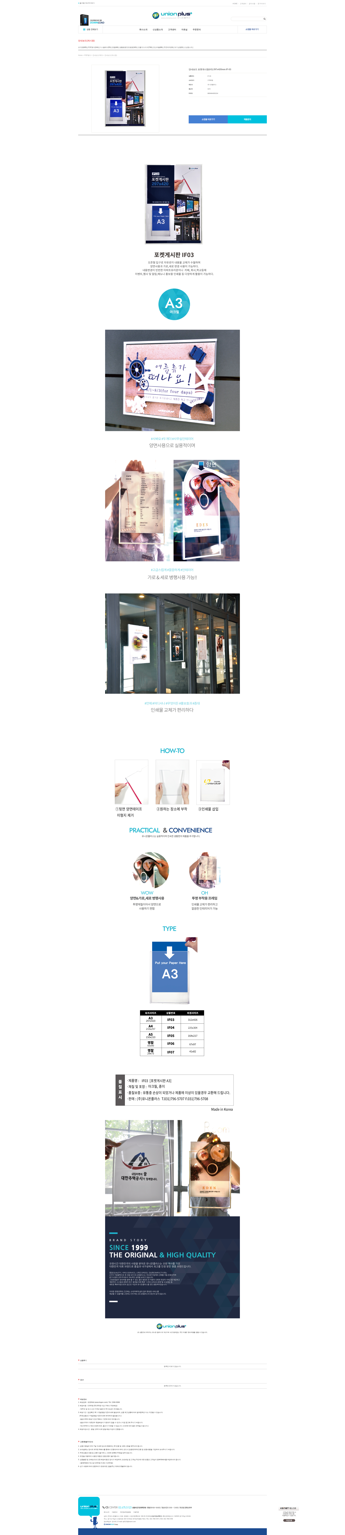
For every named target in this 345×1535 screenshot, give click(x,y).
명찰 (113, 47)
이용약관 (136, 1512)
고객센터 (243, 4)
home (80, 55)
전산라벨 (156, 47)
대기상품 (178, 47)
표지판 (80, 47)
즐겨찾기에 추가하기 (87, 3)
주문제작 (167, 47)
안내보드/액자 (98, 55)
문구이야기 (262, 4)
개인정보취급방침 (125, 1512)
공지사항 (252, 4)
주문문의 (197, 29)
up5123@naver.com (129, 1521)
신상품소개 (158, 29)
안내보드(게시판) (111, 55)
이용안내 (114, 1512)
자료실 (184, 29)
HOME (235, 4)
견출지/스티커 (143, 47)
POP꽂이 (91, 47)
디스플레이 (104, 47)
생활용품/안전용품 (126, 47)
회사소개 (143, 29)
